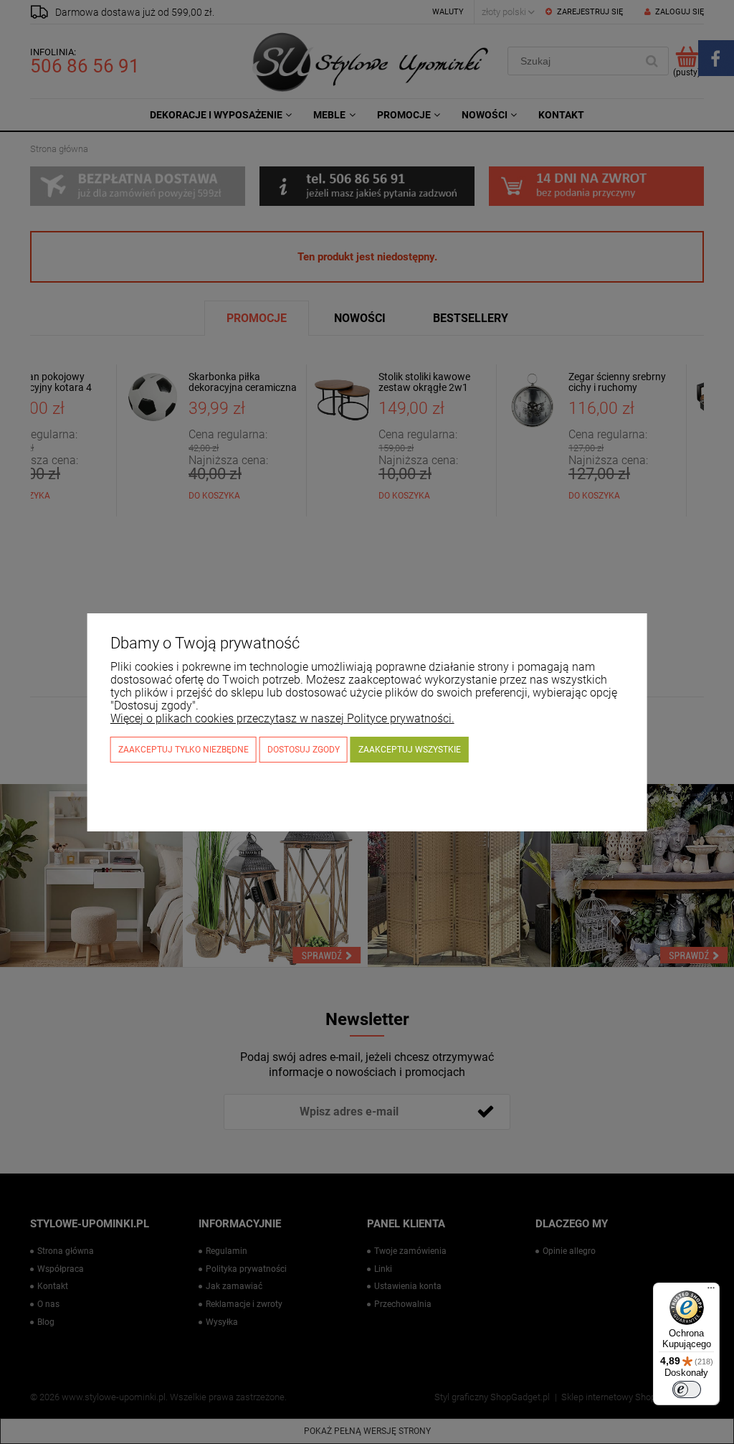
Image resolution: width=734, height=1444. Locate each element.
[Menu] (711, 1291)
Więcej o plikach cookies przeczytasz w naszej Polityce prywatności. (282, 718)
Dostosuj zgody (303, 750)
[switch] (686, 1389)
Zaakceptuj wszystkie (409, 750)
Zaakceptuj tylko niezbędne (183, 750)
